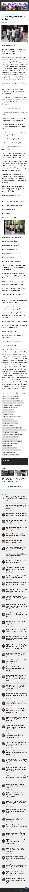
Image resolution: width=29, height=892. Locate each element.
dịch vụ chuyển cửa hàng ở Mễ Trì (12, 416)
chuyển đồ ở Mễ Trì (8, 405)
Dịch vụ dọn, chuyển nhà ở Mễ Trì (13, 18)
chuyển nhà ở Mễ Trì (8, 409)
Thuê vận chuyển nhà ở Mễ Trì (11, 454)
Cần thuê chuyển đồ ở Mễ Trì (10, 396)
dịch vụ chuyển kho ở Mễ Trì (10, 423)
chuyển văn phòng (15, 57)
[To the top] (26, 888)
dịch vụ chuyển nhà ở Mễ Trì (10, 432)
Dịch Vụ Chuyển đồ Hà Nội (14, 890)
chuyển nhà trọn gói (11, 253)
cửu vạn (9, 241)
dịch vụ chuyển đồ (8, 418)
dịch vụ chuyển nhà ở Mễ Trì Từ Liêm (12, 434)
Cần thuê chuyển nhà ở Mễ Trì (11, 398)
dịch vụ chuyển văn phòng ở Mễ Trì (12, 441)
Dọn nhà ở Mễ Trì (7, 445)
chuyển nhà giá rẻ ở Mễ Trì (10, 407)
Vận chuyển (7, 118)
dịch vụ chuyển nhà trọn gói (11, 436)
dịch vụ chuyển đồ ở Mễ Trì (10, 421)
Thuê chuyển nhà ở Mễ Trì (10, 447)
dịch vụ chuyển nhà (8, 425)
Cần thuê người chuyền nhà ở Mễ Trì (13, 400)
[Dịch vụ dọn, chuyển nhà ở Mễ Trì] (14, 33)
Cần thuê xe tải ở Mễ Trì (9, 403)
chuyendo (6, 460)
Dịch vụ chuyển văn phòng (10, 438)
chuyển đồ (20, 403)
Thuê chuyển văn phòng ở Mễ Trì (12, 450)
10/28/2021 (10, 22)
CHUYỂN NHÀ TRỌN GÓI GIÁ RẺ (9, 14)
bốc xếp (23, 288)
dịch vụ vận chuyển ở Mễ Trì (10, 443)
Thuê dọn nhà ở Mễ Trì (9, 452)
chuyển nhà (11, 217)
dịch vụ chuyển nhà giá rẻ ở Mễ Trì (12, 427)
